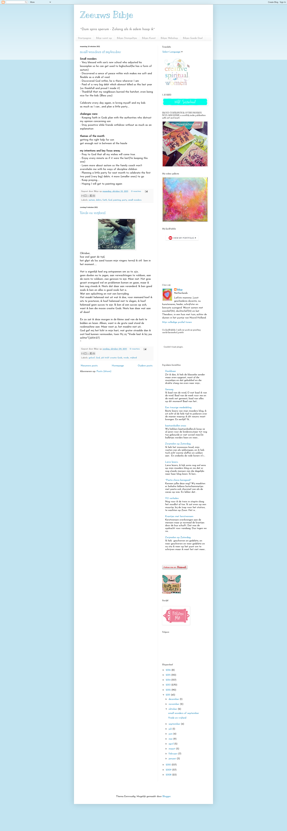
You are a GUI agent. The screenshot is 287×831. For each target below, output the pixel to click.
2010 (169, 765)
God (110, 200)
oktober (173, 709)
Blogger (166, 796)
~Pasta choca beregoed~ (178, 480)
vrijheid (133, 358)
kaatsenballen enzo (175, 426)
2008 (169, 775)
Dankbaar (170, 371)
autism (92, 200)
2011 (168, 695)
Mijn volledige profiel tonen (177, 322)
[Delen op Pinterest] (93, 195)
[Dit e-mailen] (82, 195)
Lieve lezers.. (172, 462)
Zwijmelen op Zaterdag (178, 444)
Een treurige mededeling (178, 407)
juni (171, 734)
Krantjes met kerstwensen (179, 516)
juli (170, 729)
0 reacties (136, 191)
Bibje (180, 290)
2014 (168, 680)
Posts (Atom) (104, 371)
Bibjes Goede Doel (193, 38)
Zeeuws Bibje (106, 14)
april (171, 744)
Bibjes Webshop (169, 38)
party (124, 200)
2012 (168, 690)
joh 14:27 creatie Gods (111, 358)
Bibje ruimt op (104, 38)
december (174, 699)
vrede (126, 358)
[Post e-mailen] (146, 191)
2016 (168, 670)
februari (173, 754)
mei (171, 739)
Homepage (118, 366)
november (174, 704)
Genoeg (169, 389)
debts (98, 200)
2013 (168, 685)
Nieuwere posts (89, 366)
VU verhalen (172, 498)
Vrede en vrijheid (93, 213)
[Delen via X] (88, 195)
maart (172, 749)
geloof (92, 358)
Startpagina (84, 38)
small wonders (134, 200)
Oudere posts (145, 366)
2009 (169, 770)
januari (173, 759)
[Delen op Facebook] (91, 195)
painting (117, 200)
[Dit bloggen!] (85, 195)
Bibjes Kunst (149, 38)
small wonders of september (100, 52)
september (175, 724)
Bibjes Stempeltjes (127, 38)
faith (105, 200)
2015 (168, 675)
